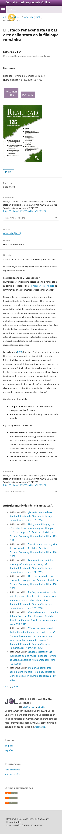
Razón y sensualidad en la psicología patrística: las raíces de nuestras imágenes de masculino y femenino (33, 596)
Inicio (5, 17)
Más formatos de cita (15, 217)
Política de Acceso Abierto (42, 285)
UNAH (32, 706)
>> (17, 686)
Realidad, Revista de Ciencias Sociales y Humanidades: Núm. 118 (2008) (33, 552)
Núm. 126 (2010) (32, 17)
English (9, 745)
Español (9, 750)
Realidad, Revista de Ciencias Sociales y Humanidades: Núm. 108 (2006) (34, 584)
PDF (10, 171)
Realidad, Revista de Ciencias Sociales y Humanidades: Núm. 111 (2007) (33, 675)
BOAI (19, 352)
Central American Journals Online (27, 2)
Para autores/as (12, 774)
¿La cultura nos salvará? (41, 512)
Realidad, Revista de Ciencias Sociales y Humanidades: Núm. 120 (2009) (33, 659)
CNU (25, 706)
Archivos (16, 17)
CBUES (41, 706)
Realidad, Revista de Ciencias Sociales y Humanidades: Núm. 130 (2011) (33, 620)
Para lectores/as (12, 769)
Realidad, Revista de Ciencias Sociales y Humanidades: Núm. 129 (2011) (33, 536)
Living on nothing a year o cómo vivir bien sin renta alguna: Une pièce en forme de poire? (33, 528)
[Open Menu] (3, 9)
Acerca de (39, 726)
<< (4, 686)
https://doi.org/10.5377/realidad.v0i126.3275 (24, 211)
